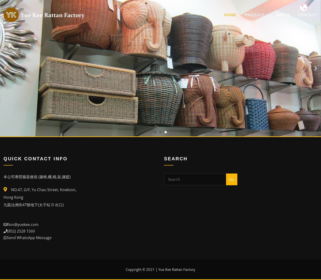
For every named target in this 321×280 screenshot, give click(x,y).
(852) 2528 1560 (21, 231)
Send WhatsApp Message (29, 237)
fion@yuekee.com (23, 224)
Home (230, 14)
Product (255, 14)
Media (283, 14)
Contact (307, 14)
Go (231, 179)
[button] (155, 132)
